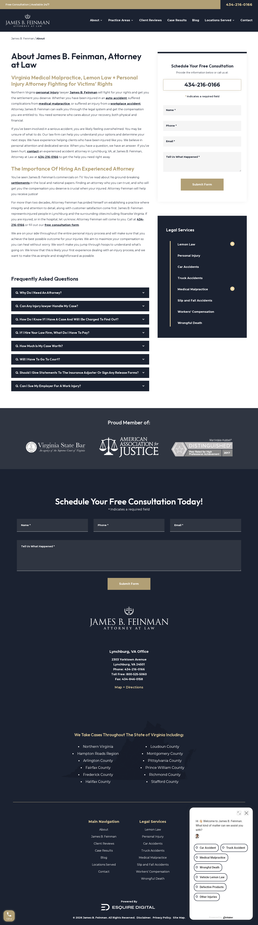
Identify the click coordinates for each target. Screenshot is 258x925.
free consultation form (62, 225)
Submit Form (202, 184)
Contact (104, 871)
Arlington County (98, 760)
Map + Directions (129, 687)
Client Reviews (104, 843)
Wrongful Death (190, 323)
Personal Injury (189, 255)
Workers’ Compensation (196, 311)
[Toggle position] (239, 813)
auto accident (116, 98)
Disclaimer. (144, 917)
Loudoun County (164, 746)
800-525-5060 (136, 674)
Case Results (104, 850)
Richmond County (165, 774)
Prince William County (164, 767)
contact (33, 151)
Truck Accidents (190, 278)
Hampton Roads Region (98, 753)
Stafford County (164, 782)
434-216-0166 (239, 4)
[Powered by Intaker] (228, 918)
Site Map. (179, 917)
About (40, 38)
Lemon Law (186, 244)
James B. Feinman (22, 38)
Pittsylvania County (165, 760)
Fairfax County (98, 767)
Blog (104, 857)
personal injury (47, 92)
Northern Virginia (98, 746)
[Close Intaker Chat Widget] (246, 813)
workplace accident (125, 103)
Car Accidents (188, 267)
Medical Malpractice (193, 289)
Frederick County (98, 774)
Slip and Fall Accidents (195, 300)
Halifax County (98, 782)
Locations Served (104, 864)
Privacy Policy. (162, 917)
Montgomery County (165, 753)
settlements (20, 183)
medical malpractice (54, 103)
